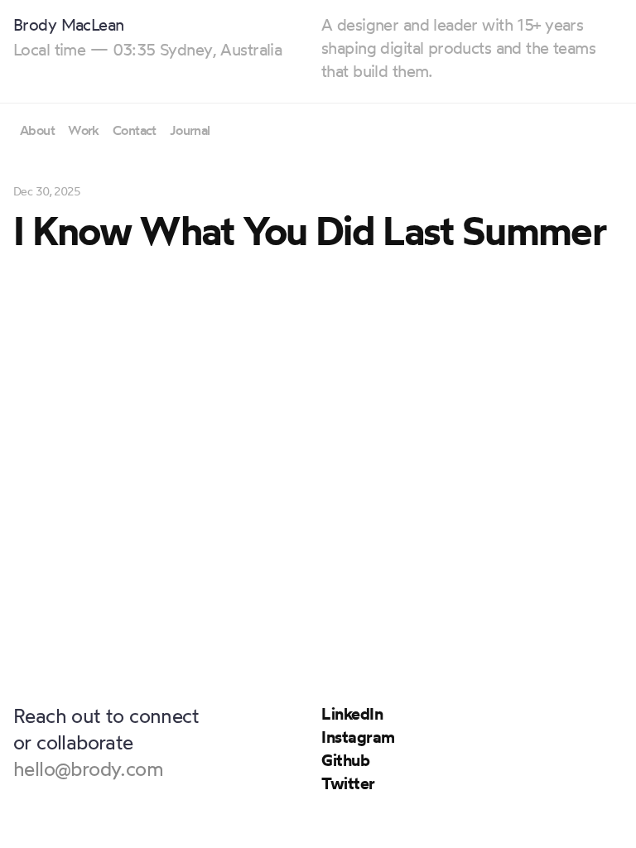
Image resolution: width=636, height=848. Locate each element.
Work (83, 130)
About (37, 130)
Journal (190, 130)
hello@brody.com (88, 768)
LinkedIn (352, 713)
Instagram (358, 736)
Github (345, 759)
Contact (135, 130)
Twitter (348, 783)
